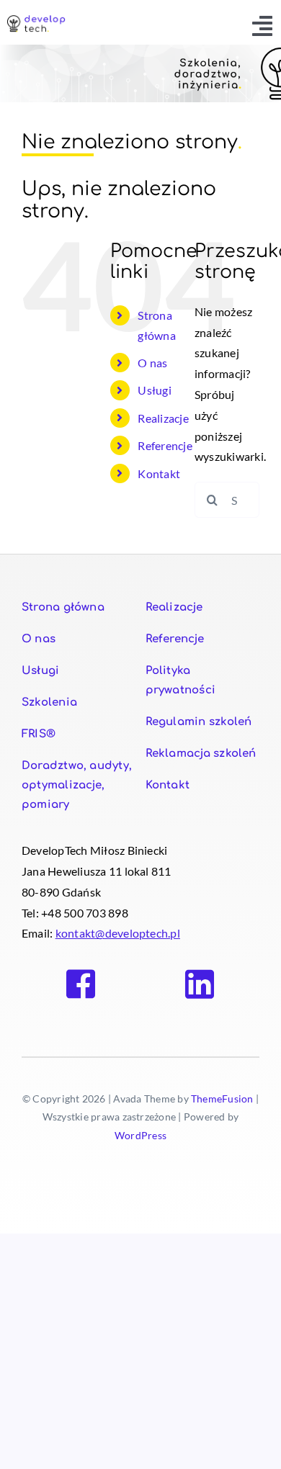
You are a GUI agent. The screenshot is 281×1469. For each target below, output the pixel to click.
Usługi (154, 390)
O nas (152, 362)
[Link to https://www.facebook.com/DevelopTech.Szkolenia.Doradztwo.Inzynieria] (80, 984)
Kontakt (159, 473)
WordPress (140, 1135)
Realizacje (163, 418)
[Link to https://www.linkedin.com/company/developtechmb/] (199, 984)
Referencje (165, 445)
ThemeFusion (222, 1098)
